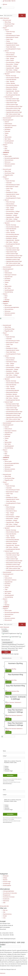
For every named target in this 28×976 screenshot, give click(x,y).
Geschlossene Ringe (9, 24)
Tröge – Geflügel (10, 58)
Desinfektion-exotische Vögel (13, 110)
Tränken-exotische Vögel (12, 104)
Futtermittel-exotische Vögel (12, 100)
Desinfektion (7, 129)
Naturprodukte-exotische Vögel (13, 108)
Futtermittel (8, 33)
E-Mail (5, 756)
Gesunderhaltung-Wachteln (12, 85)
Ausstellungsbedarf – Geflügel (13, 72)
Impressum (2, 973)
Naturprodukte (8, 137)
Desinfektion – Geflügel (11, 66)
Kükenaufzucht (8, 165)
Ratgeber (5, 154)
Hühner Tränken (10, 60)
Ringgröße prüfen (9, 25)
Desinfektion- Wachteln (11, 89)
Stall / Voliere (8, 139)
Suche (1, 15)
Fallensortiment (8, 123)
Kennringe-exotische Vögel (12, 98)
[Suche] (22, 15)
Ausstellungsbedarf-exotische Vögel (14, 116)
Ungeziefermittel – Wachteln (12, 91)
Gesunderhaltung (9, 142)
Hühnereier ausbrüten (10, 164)
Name (4, 751)
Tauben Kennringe (10, 31)
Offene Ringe (8, 22)
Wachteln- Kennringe (11, 75)
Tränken (8, 41)
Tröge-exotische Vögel (11, 102)
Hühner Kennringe (10, 52)
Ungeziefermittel (8, 127)
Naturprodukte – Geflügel (12, 64)
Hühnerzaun (7, 162)
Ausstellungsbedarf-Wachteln (13, 95)
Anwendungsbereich (8, 119)
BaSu (6, 148)
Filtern (6, 652)
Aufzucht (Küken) (10, 54)
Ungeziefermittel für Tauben (12, 45)
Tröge (6, 135)
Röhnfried (7, 150)
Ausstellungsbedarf (9, 140)
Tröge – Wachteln (10, 81)
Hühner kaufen (8, 156)
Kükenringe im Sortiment (10, 125)
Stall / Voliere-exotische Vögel (13, 114)
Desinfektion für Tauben (11, 43)
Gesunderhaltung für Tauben (13, 35)
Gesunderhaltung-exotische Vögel (14, 106)
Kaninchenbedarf (7, 117)
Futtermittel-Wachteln (11, 79)
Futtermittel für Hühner (11, 56)
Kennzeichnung (6, 20)
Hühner (6, 50)
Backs (6, 146)
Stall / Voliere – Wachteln (12, 93)
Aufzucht (7, 121)
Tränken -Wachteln (10, 83)
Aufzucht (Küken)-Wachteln (12, 77)
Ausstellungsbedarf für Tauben (13, 49)
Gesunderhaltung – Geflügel (12, 62)
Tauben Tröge (9, 39)
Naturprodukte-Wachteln (12, 87)
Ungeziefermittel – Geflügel (12, 68)
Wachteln (7, 73)
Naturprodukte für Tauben (12, 37)
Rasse (4, 27)
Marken (5, 144)
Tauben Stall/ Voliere (11, 47)
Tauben (6, 29)
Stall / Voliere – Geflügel (11, 70)
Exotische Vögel (8, 96)
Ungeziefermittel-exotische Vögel (14, 112)
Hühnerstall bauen (9, 160)
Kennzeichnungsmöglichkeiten (12, 158)
